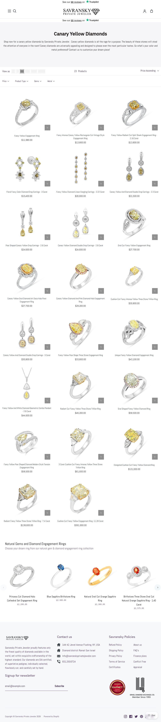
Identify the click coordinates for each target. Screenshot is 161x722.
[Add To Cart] (47, 127)
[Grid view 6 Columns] (41, 71)
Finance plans (140, 656)
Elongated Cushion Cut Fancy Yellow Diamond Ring (134, 465)
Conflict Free (139, 661)
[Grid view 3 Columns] (22, 71)
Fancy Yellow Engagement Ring (26, 135)
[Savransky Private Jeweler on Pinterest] (141, 716)
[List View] (13, 71)
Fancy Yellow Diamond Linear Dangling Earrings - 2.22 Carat (80, 191)
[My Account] (144, 11)
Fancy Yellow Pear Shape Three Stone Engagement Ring (80, 355)
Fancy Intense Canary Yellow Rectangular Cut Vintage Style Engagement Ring (80, 137)
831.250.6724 (69, 661)
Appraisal (137, 667)
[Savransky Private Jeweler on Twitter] (136, 716)
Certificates (114, 667)
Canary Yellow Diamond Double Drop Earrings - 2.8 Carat (80, 245)
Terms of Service (117, 661)
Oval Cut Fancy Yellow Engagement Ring (134, 245)
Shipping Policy (116, 650)
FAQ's (136, 650)
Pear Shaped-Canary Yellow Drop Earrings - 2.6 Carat (27, 245)
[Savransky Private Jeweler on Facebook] (130, 716)
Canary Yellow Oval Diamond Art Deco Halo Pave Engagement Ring (26, 300)
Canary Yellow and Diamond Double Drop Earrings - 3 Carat (26, 355)
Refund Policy (115, 644)
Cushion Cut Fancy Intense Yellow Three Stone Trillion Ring (134, 299)
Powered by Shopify (51, 716)
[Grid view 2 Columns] (17, 71)
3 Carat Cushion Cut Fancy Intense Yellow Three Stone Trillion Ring (80, 466)
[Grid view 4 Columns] (27, 71)
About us (137, 644)
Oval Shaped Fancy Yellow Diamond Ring (134, 408)
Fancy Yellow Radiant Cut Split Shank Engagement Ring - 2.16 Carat (134, 137)
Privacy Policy (115, 656)
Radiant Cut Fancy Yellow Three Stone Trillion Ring (80, 408)
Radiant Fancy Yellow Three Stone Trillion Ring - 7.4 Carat (27, 521)
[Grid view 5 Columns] (34, 71)
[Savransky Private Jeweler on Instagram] (125, 716)
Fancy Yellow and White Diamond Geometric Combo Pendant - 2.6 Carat (26, 410)
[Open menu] (9, 11)
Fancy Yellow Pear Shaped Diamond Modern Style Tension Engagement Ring (27, 466)
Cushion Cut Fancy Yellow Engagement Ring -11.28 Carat (80, 521)
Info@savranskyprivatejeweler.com (79, 656)
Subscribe (59, 686)
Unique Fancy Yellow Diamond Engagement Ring (134, 355)
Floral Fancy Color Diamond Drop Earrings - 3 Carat (26, 191)
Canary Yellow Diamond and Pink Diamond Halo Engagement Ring (80, 300)
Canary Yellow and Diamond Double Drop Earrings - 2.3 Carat (134, 191)
